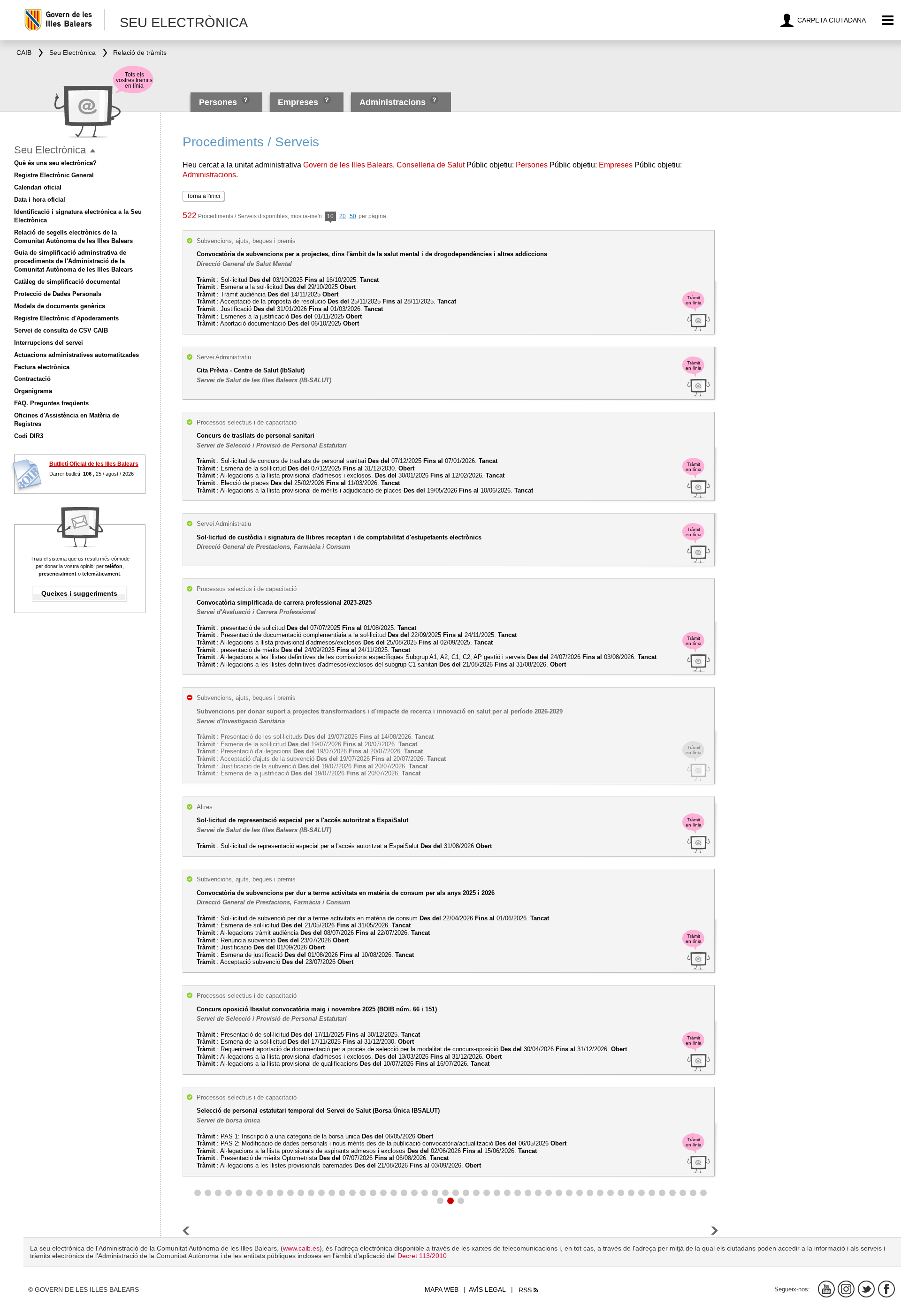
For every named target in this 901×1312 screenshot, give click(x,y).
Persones (219, 102)
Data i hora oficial (39, 199)
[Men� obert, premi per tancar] (93, 151)
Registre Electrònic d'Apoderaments (66, 318)
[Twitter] (866, 1289)
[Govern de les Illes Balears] (64, 19)
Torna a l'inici (203, 196)
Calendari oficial (37, 187)
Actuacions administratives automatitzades (76, 354)
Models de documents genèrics (59, 306)
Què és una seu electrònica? (55, 163)
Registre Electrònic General (54, 175)
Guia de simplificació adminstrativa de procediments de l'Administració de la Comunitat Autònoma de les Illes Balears (73, 261)
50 (353, 216)
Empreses (298, 102)
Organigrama (33, 390)
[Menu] (888, 20)
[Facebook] (886, 1289)
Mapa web (441, 1289)
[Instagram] (846, 1289)
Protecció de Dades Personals (57, 293)
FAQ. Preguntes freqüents (51, 403)
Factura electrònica (41, 367)
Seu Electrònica (50, 150)
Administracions (392, 102)
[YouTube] (826, 1289)
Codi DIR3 (28, 436)
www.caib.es (301, 1248)
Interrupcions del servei (48, 342)
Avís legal (487, 1289)
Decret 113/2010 (422, 1255)
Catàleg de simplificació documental (67, 281)
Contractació (32, 378)
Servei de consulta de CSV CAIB (61, 330)
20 (342, 216)
